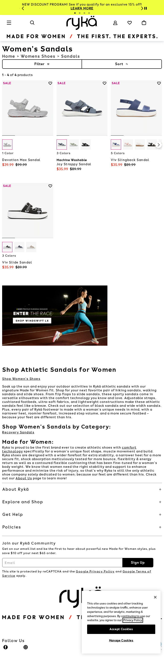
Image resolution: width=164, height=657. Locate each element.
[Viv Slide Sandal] (27, 210)
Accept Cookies (121, 629)
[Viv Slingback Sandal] (136, 107)
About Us (24, 478)
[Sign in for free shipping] (115, 22)
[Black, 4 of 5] (152, 144)
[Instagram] (25, 649)
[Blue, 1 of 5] (116, 144)
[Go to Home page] (81, 23)
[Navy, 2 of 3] (19, 247)
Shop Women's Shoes (21, 379)
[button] (82, 489)
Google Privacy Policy (95, 571)
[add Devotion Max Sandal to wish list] (50, 83)
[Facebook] (5, 649)
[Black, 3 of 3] (86, 144)
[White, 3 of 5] (140, 144)
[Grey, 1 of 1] (7, 144)
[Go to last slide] (22, 8)
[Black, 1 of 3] (7, 247)
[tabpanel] (82, 6)
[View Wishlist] (129, 22)
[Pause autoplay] (145, 8)
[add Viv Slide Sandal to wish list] (50, 186)
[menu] (9, 24)
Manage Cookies (121, 640)
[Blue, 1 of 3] (62, 144)
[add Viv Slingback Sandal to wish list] (159, 83)
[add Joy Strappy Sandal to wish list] (104, 83)
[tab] (75, 13)
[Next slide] (141, 8)
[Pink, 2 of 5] (128, 144)
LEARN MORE (82, 8)
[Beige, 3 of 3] (31, 247)
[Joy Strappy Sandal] (82, 107)
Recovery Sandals (18, 432)
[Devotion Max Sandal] (27, 107)
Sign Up (138, 562)
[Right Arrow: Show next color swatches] (50, 145)
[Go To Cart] (143, 23)
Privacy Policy (132, 620)
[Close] (155, 597)
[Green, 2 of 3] (74, 144)
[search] (32, 24)
